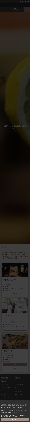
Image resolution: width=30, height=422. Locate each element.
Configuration (23, 410)
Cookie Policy (19, 412)
